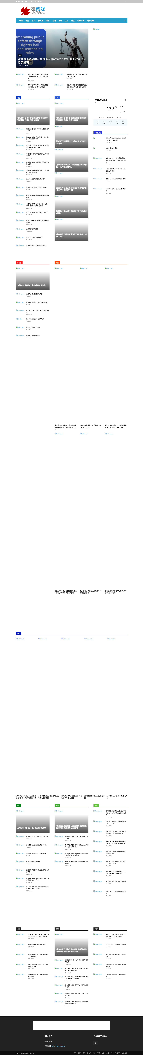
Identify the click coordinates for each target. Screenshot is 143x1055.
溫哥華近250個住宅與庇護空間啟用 (36, 302)
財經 (47, 21)
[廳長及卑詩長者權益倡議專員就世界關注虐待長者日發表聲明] (66, 511)
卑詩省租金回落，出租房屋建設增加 (31, 285)
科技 (73, 21)
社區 (60, 21)
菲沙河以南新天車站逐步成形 (35, 319)
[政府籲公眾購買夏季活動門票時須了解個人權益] (116, 511)
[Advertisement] (89, 10)
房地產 (40, 21)
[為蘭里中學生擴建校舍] (20, 413)
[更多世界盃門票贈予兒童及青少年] (117, 716)
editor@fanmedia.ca (58, 1046)
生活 (66, 21)
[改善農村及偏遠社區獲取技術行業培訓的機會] (71, 206)
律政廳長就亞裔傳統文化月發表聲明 (37, 853)
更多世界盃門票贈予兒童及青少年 (36, 187)
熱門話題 (98, 133)
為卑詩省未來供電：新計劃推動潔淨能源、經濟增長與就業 (71, 166)
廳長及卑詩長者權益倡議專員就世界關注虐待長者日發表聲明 (71, 189)
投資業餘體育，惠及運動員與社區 (36, 245)
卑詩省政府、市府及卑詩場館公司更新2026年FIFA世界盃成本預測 (116, 160)
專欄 (54, 21)
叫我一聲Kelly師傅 (111, 148)
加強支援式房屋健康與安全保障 (116, 179)
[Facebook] (125, 1)
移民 (33, 21)
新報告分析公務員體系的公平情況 (36, 845)
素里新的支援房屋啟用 (33, 327)
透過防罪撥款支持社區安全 (34, 294)
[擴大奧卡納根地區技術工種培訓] (94, 716)
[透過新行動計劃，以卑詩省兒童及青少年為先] (60, 77)
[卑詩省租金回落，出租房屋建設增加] (33, 278)
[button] (124, 21)
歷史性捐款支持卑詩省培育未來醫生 (37, 212)
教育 (27, 21)
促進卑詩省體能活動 (32, 229)
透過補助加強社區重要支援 (34, 237)
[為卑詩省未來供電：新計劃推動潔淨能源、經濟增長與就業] (21, 87)
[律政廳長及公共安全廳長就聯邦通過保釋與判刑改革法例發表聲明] (52, 48)
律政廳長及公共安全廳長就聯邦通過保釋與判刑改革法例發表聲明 (38, 76)
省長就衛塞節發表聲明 (33, 861)
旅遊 (18, 929)
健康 (20, 55)
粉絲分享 (80, 21)
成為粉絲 (90, 21)
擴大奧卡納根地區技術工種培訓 (35, 179)
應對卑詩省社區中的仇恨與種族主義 (37, 836)
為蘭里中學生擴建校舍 (33, 335)
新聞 (21, 21)
